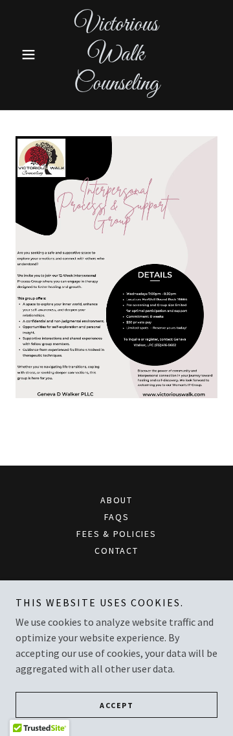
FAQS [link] (116, 517)
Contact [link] (116, 550)
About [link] (116, 500)
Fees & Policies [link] (116, 534)
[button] (31, 54)
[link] (116, 54)
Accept (116, 705)
